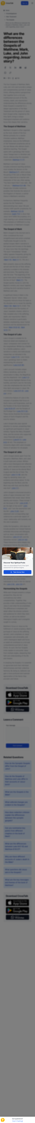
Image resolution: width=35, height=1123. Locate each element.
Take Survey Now (18, 572)
